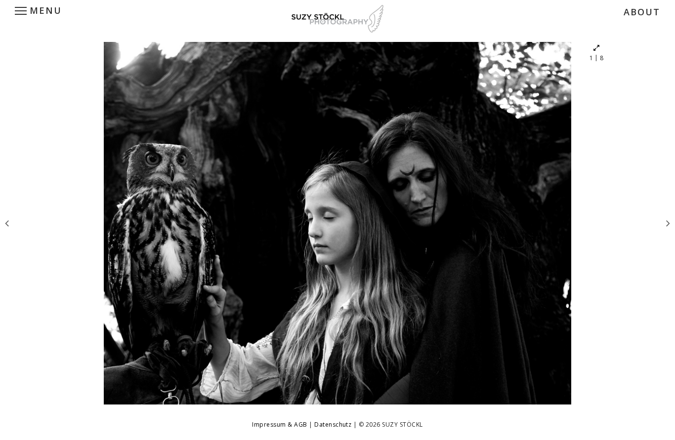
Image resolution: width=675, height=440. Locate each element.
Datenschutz (333, 424)
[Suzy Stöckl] (338, 17)
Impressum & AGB (280, 424)
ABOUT (642, 11)
